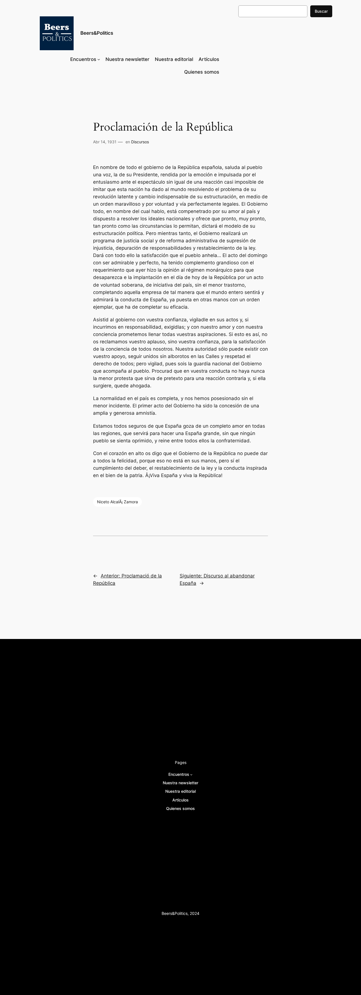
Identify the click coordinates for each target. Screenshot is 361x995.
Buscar (321, 11)
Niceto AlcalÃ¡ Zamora (117, 501)
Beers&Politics (96, 33)
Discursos (140, 141)
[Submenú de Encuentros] (98, 59)
